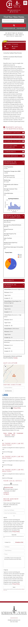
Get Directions (8, 390)
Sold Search (20, 28)
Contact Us (6, 492)
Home (5, 433)
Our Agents (6, 494)
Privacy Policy (17, 408)
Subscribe (14, 534)
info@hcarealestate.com (14, 10)
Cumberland (20, 433)
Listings (10, 433)
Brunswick (7, 435)
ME (14, 433)
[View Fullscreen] (5, 372)
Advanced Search (8, 28)
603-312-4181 (14, 11)
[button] (14, 25)
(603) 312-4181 (9, 487)
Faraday (15, 357)
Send (14, 587)
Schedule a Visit (19, 542)
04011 (13, 435)
